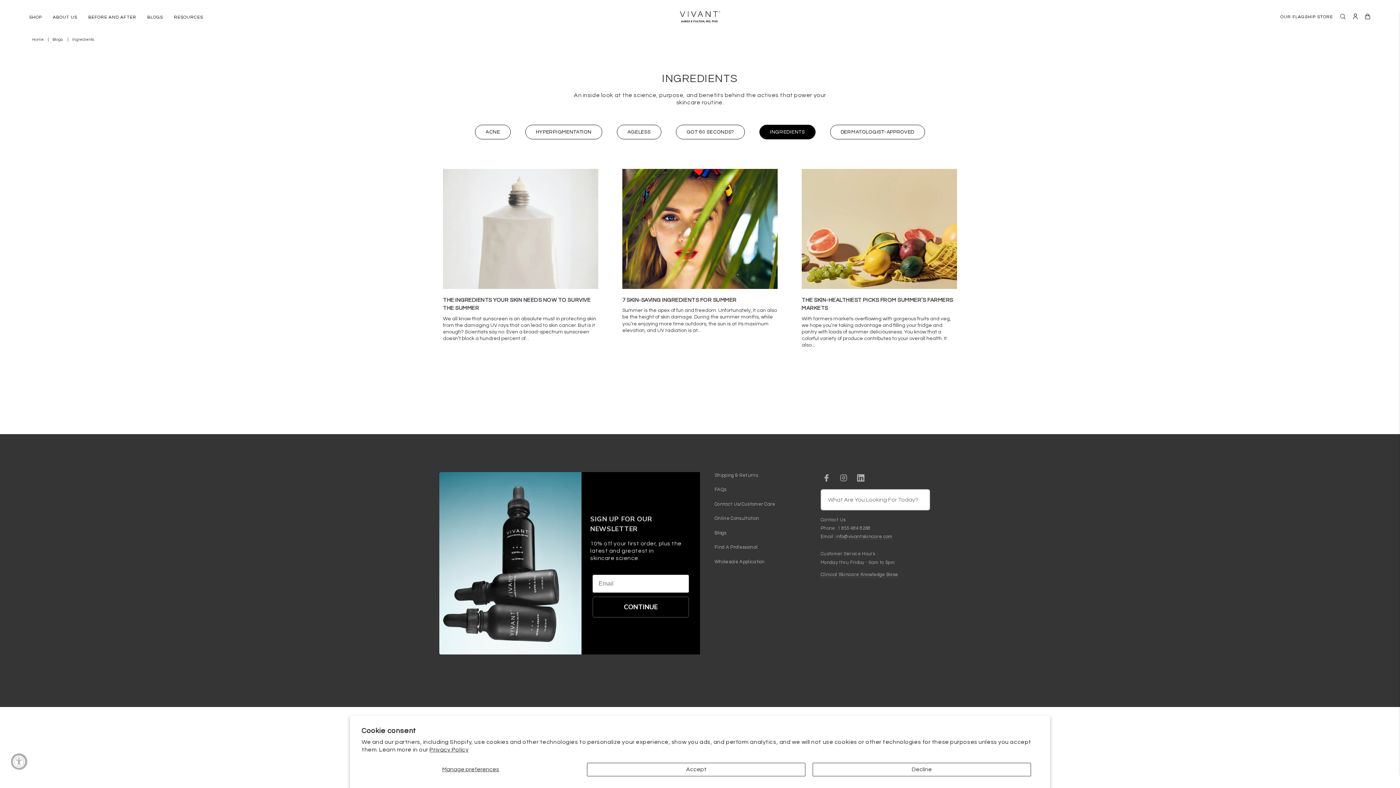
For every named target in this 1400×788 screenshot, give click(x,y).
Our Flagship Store (1306, 17)
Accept (696, 769)
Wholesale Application (740, 561)
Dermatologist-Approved (877, 132)
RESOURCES (188, 17)
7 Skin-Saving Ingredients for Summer (679, 300)
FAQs (720, 489)
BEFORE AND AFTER (112, 17)
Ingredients (787, 132)
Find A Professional (736, 547)
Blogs (57, 40)
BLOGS (155, 17)
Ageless (639, 132)
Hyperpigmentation (564, 132)
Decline (922, 769)
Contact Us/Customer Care (745, 504)
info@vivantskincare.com (864, 536)
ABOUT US (65, 17)
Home (38, 40)
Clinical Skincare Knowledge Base (859, 574)
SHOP (35, 17)
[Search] (1343, 16)
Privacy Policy (448, 750)
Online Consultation (737, 518)
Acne (493, 132)
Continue (641, 607)
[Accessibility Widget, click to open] (19, 761)
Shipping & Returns (736, 475)
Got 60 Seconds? (711, 132)
